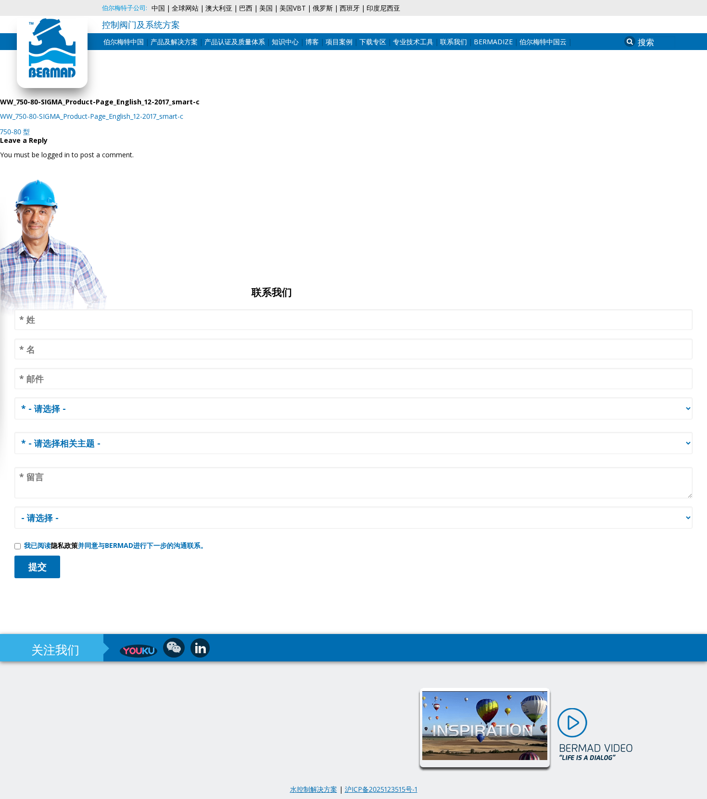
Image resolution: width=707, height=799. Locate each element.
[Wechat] (174, 648)
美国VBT (292, 8)
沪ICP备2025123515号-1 (381, 789)
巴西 (245, 8)
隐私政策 (64, 545)
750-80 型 (15, 131)
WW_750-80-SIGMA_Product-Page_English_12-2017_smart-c (91, 116)
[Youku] (138, 651)
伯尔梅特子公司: (124, 8)
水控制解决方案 (313, 789)
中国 (158, 8)
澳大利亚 (218, 8)
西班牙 (350, 8)
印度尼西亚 (383, 8)
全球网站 (185, 8)
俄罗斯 (323, 8)
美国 (266, 8)
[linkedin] (200, 648)
